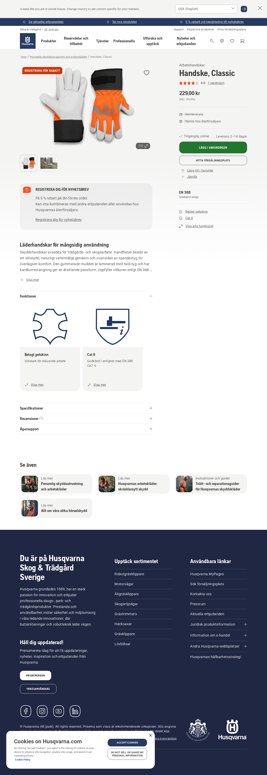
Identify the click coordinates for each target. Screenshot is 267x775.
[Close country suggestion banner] (260, 8)
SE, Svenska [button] (51, 29)
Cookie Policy (22, 759)
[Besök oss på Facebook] (26, 711)
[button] (48, 41)
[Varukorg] (242, 41)
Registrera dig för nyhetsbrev (59, 220)
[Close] (150, 735)
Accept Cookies (127, 742)
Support (179, 29)
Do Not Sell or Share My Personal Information (127, 754)
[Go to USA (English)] (244, 9)
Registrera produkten (200, 29)
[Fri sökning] (212, 41)
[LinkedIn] (75, 711)
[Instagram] (42, 711)
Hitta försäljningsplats (231, 29)
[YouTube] (59, 711)
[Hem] (28, 41)
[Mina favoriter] (232, 41)
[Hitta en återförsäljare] (222, 41)
